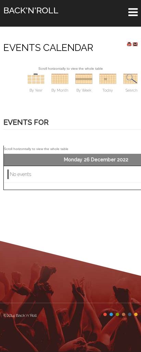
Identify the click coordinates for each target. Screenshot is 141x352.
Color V (129, 314)
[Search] (131, 78)
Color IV (123, 314)
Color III (117, 314)
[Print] (129, 44)
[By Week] (83, 78)
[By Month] (59, 78)
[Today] (107, 78)
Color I (105, 314)
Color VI (136, 314)
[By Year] (35, 78)
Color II (111, 314)
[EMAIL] (135, 44)
